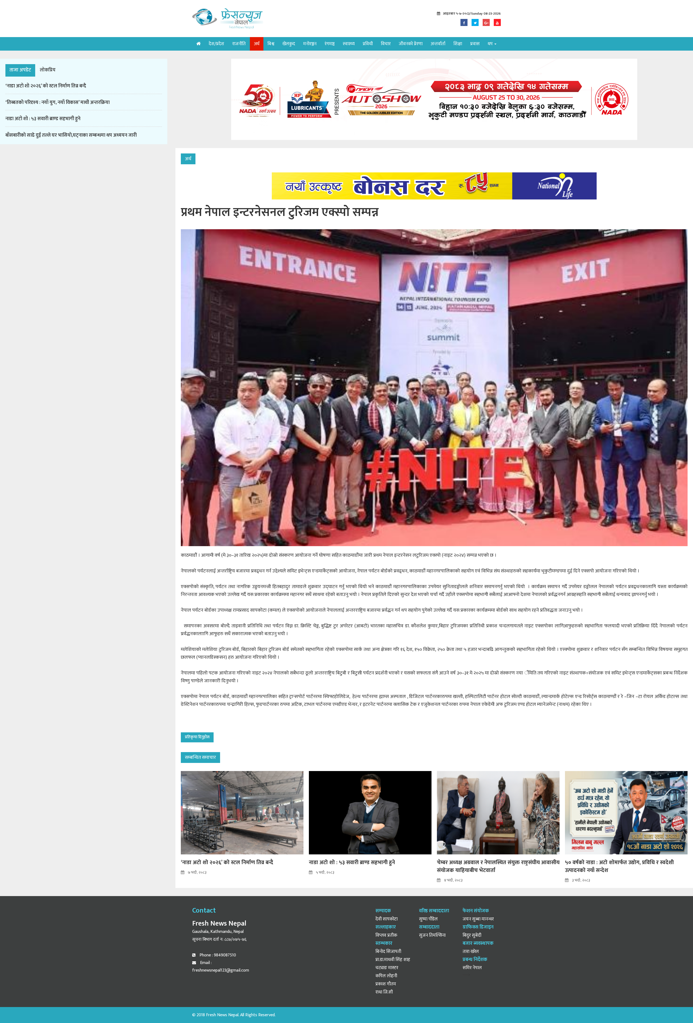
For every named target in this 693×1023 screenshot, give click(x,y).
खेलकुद (288, 44)
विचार (386, 44)
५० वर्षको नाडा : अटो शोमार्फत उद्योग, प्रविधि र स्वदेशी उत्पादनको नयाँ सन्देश (619, 866)
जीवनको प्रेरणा (411, 44)
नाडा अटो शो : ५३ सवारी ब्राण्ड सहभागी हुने (42, 119)
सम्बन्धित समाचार (200, 757)
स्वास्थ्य (349, 44)
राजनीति (239, 44)
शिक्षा (457, 44)
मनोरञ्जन (309, 44)
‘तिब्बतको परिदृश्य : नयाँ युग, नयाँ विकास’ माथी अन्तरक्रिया (57, 103)
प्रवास (475, 44)
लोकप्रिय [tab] (47, 70)
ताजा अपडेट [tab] (20, 70)
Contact (204, 910)
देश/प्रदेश (216, 44)
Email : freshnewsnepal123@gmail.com (220, 966)
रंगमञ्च (330, 44)
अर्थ (256, 44)
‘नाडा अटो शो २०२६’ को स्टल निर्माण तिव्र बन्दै (45, 86)
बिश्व (270, 44)
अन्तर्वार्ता (438, 44)
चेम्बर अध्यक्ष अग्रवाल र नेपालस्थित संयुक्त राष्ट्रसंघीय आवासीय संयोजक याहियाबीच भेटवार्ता (498, 866)
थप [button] (491, 44)
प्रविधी (368, 44)
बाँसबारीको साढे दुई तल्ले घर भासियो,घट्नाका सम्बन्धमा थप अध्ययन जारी (71, 135)
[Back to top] (678, 1008)
